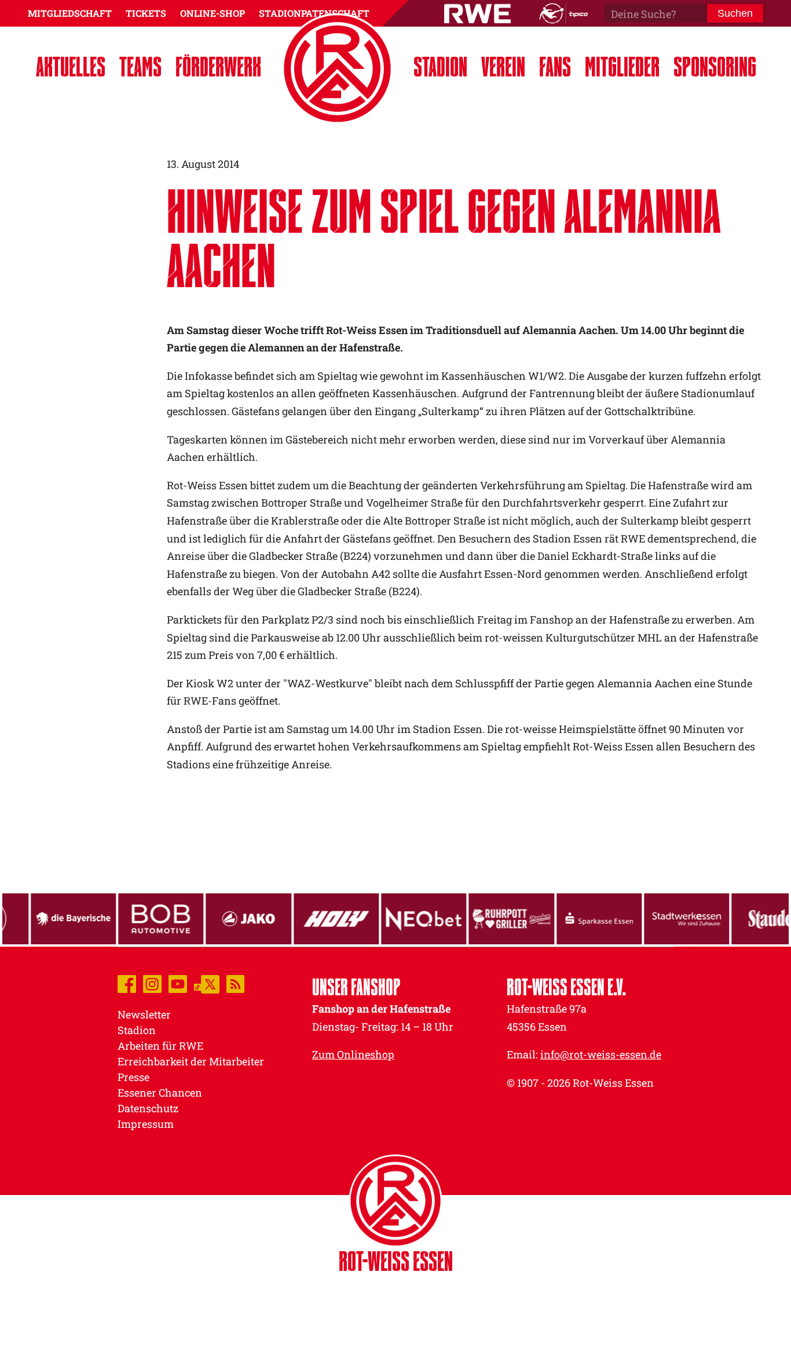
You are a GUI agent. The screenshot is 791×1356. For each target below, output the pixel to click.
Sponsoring (714, 66)
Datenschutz (148, 1108)
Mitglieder (622, 66)
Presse (133, 1077)
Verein (503, 66)
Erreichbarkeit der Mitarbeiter (191, 1061)
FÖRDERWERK (218, 66)
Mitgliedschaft (70, 13)
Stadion (440, 66)
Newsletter (144, 1014)
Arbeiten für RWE (160, 1046)
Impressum (146, 1124)
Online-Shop (212, 13)
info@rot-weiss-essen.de (600, 1054)
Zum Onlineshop (353, 1054)
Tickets (146, 13)
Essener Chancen (160, 1093)
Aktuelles (70, 66)
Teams (140, 66)
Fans (555, 66)
